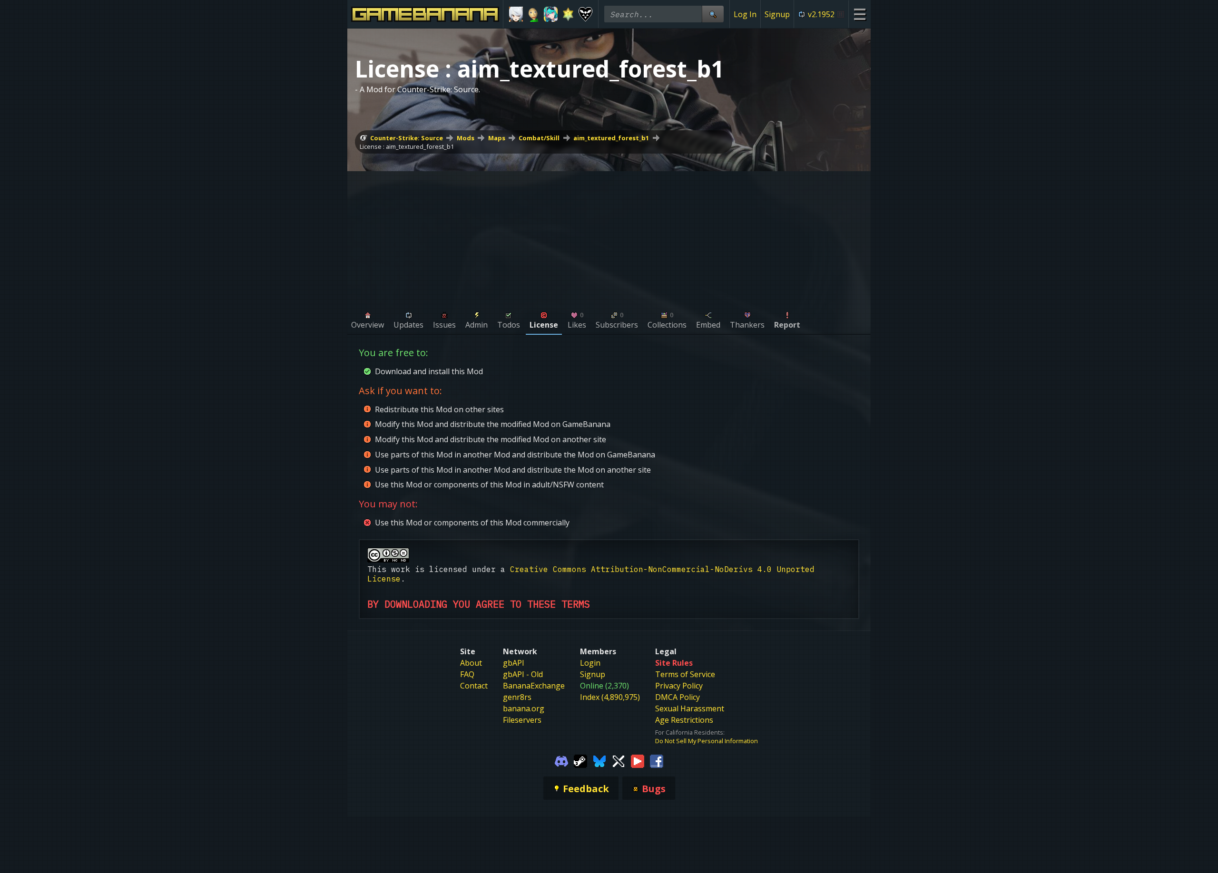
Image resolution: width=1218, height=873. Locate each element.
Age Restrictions (684, 720)
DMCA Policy (677, 697)
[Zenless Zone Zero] (516, 14)
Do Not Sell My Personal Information (706, 741)
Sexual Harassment (689, 708)
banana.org (523, 708)
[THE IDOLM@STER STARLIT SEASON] (568, 14)
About (471, 663)
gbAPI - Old (523, 674)
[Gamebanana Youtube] (637, 760)
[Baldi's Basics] (533, 14)
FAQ (467, 674)
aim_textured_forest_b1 (611, 138)
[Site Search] (713, 14)
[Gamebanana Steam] (580, 760)
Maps (496, 138)
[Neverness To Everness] (551, 14)
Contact (474, 685)
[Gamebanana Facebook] (656, 760)
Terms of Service (685, 674)
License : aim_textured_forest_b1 (407, 146)
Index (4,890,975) (610, 697)
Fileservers (522, 720)
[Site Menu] (859, 14)
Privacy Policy (679, 685)
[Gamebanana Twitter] (618, 760)
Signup (777, 14)
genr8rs (517, 697)
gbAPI (513, 663)
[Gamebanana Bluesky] (599, 760)
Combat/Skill (539, 138)
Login (590, 663)
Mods (465, 138)
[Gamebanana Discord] (561, 760)
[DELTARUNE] (585, 14)
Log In (745, 14)
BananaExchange (534, 685)
